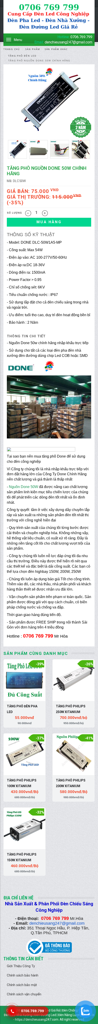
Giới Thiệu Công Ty (21, 966)
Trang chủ (11, 49)
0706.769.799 (81, 37)
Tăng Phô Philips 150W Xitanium (21, 857)
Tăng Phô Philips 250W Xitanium (70, 709)
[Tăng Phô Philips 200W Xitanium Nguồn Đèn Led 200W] (73, 754)
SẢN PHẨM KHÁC (56, 49)
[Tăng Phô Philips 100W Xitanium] (24, 754)
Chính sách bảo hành (22, 975)
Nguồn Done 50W (23, 487)
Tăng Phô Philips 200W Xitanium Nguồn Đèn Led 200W (73, 784)
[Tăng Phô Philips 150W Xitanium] (24, 828)
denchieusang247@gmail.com (68, 42)
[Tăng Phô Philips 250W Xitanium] (73, 680)
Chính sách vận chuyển (24, 994)
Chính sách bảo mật (22, 985)
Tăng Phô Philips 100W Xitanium (21, 783)
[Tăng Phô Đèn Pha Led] (24, 680)
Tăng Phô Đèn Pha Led (22, 709)
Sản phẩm (32, 49)
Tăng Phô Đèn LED (22, 55)
